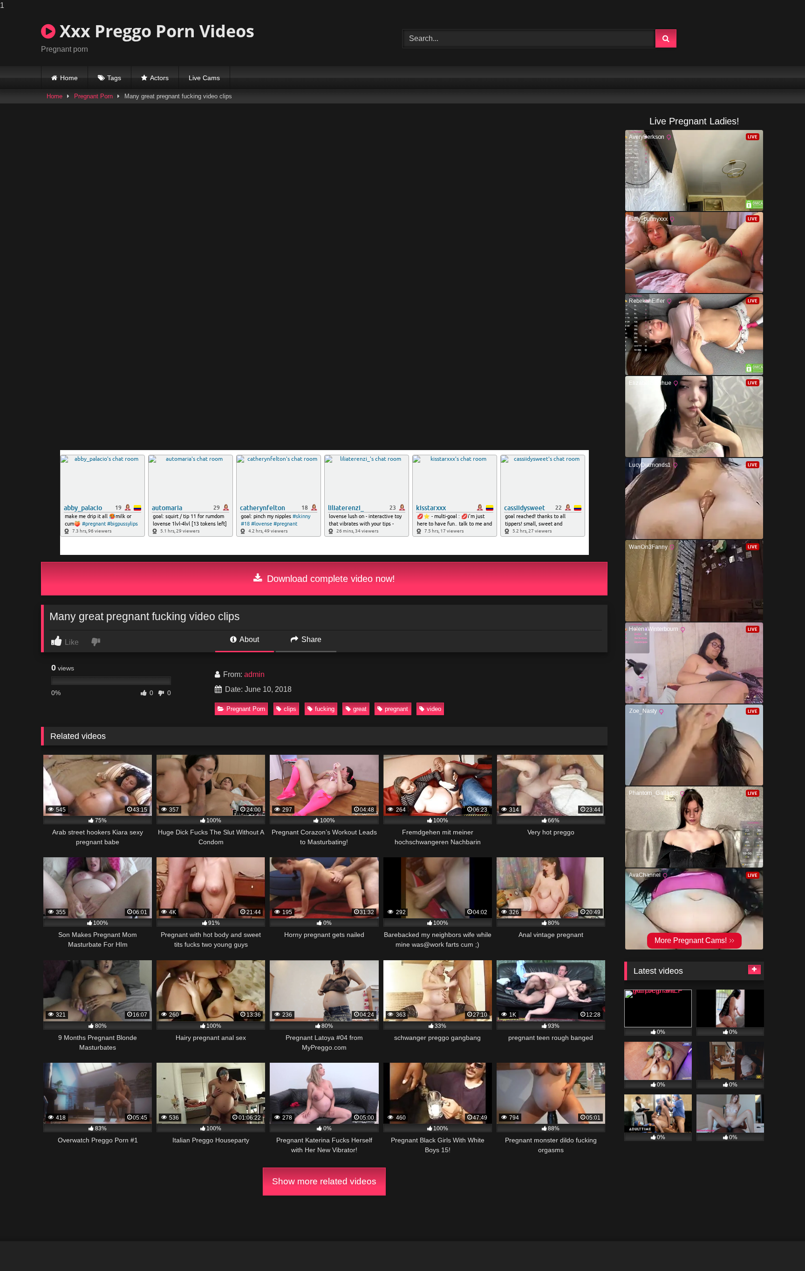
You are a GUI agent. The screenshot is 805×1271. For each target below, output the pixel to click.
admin (254, 674)
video (434, 708)
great (360, 708)
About (248, 639)
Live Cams (204, 78)
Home (69, 78)
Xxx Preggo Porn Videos (154, 31)
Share (310, 639)
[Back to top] (776, 1245)
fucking (324, 708)
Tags (114, 78)
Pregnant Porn (93, 96)
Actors (159, 78)
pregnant (396, 708)
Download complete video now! (329, 579)
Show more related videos (324, 1181)
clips (290, 708)
